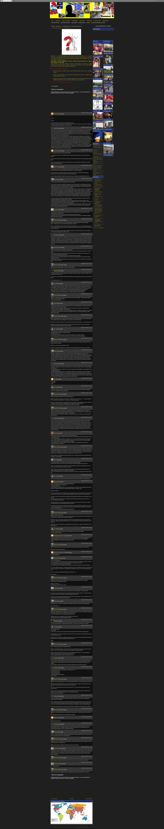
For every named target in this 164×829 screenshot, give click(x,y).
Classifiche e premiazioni (97, 147)
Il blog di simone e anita (60, 535)
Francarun (56, 167)
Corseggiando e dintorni (97, 154)
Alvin (55, 627)
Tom (55, 379)
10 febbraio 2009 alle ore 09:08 (86, 112)
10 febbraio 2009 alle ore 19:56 (86, 556)
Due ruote (95, 160)
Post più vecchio (88, 798)
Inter (94, 164)
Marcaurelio (57, 558)
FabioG (55, 303)
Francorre (56, 209)
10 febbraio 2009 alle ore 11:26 (86, 282)
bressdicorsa (57, 748)
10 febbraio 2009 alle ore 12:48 (86, 327)
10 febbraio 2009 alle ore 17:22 (86, 445)
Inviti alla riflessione (97, 166)
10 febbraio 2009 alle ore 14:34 (86, 378)
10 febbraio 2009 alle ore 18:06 (86, 534)
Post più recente (55, 798)
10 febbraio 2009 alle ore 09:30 (86, 165)
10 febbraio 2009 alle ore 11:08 (86, 263)
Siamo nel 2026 (97, 226)
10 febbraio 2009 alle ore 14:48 (86, 406)
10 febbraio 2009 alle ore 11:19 (86, 269)
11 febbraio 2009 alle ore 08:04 (86, 695)
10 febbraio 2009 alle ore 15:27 (86, 417)
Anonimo (56, 128)
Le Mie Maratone (75, 20)
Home (52, 20)
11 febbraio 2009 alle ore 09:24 (86, 723)
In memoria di (95, 162)
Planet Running (74, 22)
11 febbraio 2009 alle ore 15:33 (86, 756)
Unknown (56, 114)
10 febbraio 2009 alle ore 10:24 (86, 218)
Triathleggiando (96, 172)
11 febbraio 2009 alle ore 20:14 (86, 762)
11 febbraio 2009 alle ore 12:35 (86, 737)
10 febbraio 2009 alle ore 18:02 (86, 527)
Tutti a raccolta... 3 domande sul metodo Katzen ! (66, 26)
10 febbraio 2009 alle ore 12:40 (86, 314)
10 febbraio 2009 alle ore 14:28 (86, 362)
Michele (56, 481)
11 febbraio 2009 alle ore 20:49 (86, 768)
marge (55, 387)
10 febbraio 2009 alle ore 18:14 (86, 551)
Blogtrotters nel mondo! (65, 22)
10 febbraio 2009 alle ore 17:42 (86, 480)
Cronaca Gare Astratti (97, 158)
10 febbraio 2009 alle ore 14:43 (86, 392)
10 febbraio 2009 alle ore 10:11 (86, 208)
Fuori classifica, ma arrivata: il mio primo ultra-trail (98, 212)
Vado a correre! (98, 225)
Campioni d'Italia (106, 20)
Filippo (55, 588)
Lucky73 (56, 271)
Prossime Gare (89, 20)
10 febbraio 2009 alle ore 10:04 (86, 178)
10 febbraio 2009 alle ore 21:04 (86, 599)
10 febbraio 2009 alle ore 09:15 (86, 149)
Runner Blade (85, 826)
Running (96, 183)
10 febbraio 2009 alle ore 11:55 (86, 293)
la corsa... (96, 199)
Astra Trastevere (97, 20)
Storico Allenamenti (66, 20)
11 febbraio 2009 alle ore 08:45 (86, 716)
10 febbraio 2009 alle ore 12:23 (86, 302)
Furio (55, 460)
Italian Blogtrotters (55, 22)
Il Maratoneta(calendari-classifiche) (98, 22)
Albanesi (88, 22)
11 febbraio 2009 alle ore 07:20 (86, 677)
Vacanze (94, 174)
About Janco (57, 20)
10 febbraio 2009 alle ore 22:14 (86, 642)
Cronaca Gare (95, 156)
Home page (71, 798)
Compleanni (95, 150)
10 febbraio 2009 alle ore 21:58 (86, 625)
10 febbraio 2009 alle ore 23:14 (86, 656)
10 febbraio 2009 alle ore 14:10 (86, 338)
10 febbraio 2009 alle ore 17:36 (86, 474)
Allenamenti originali (97, 145)
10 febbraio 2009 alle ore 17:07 (86, 431)
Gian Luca (56, 151)
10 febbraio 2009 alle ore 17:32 (86, 458)
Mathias (56, 179)
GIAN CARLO (57, 220)
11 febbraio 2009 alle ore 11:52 (86, 730)
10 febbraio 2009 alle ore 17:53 (86, 511)
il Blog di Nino (97, 179)
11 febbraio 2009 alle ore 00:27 (86, 666)
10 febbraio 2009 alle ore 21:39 (86, 619)
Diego (55, 621)
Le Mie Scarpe (82, 20)
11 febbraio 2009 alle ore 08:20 (86, 708)
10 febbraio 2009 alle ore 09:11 (86, 127)
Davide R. (56, 247)
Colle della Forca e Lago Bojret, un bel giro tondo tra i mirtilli (99, 205)
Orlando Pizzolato (81, 22)
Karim (55, 433)
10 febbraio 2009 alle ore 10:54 (86, 246)
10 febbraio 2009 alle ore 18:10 (86, 543)
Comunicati (95, 152)
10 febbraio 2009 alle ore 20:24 (86, 576)
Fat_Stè (56, 283)
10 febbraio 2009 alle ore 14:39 (86, 385)
